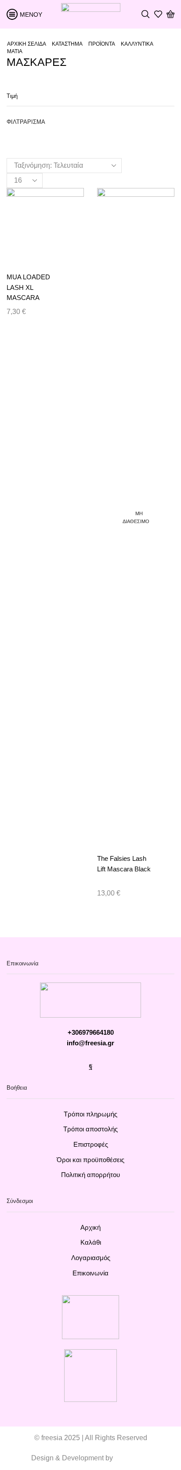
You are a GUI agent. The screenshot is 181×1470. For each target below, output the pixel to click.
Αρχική (90, 1227)
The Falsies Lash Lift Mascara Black (124, 863)
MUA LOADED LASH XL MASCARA (28, 287)
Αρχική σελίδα (26, 44)
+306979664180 (91, 1032)
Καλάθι (90, 1242)
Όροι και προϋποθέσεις (90, 1159)
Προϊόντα (101, 44)
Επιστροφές (90, 1144)
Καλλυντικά (137, 44)
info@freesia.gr (90, 1043)
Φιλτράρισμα (26, 122)
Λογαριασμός (90, 1257)
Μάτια (14, 51)
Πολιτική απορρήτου (90, 1174)
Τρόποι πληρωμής (90, 1114)
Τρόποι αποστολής (90, 1129)
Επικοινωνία (90, 1273)
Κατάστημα (67, 44)
